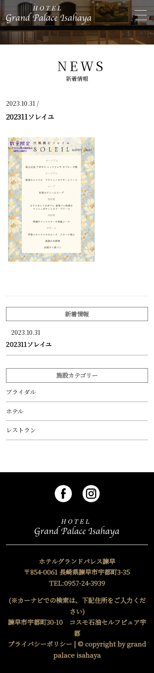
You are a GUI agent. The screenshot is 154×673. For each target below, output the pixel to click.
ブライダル (21, 392)
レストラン (21, 430)
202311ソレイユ (29, 343)
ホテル (15, 411)
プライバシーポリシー (40, 643)
